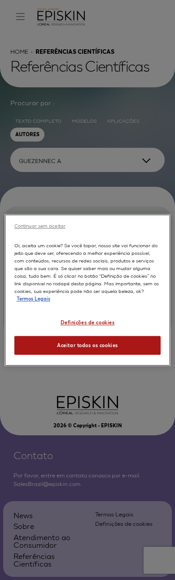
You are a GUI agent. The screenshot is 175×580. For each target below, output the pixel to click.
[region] (87, 290)
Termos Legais (33, 298)
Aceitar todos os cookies (87, 344)
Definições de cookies (88, 322)
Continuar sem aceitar (40, 225)
